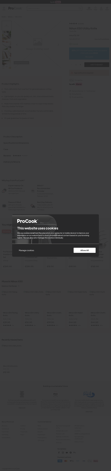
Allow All (84, 250)
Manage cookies (26, 250)
